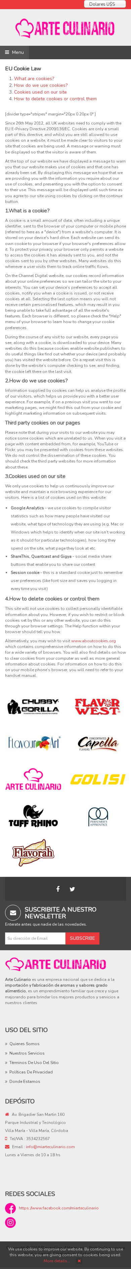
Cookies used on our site (40, 92)
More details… (57, 1261)
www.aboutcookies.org (93, 641)
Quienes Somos (24, 1044)
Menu (17, 52)
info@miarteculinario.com (50, 1147)
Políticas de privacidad (31, 1072)
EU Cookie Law (23, 68)
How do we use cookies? (41, 85)
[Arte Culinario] (65, 27)
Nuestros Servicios (27, 1053)
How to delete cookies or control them (55, 99)
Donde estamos (24, 1081)
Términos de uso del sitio (34, 1062)
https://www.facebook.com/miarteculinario (59, 1208)
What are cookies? (34, 78)
